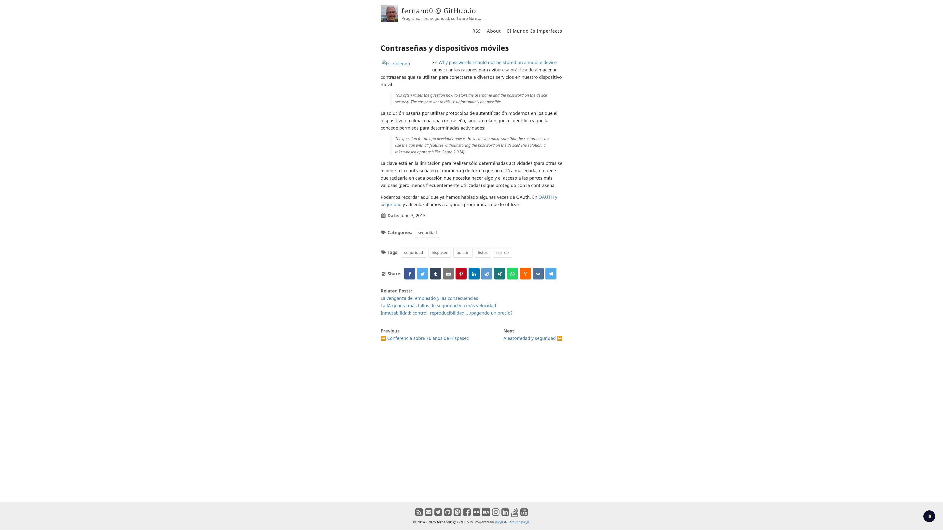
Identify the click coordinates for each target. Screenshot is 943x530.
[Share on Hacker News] (525, 273)
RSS (476, 31)
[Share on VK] (538, 273)
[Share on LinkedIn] (474, 273)
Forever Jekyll (518, 522)
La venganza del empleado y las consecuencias (429, 298)
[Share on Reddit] (486, 273)
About (494, 31)
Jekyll (499, 522)
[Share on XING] (499, 273)
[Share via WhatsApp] (512, 273)
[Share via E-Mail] (448, 273)
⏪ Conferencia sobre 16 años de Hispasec (425, 338)
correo (502, 252)
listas (483, 252)
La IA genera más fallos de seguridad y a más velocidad (438, 305)
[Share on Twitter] (422, 273)
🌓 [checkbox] (929, 516)
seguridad (427, 232)
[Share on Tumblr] (435, 273)
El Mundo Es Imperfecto (534, 31)
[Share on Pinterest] (461, 273)
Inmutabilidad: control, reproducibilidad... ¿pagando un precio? (447, 313)
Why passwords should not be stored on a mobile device (498, 62)
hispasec (440, 252)
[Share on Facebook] (409, 273)
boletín (463, 252)
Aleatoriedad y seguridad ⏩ (532, 338)
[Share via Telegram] (550, 273)
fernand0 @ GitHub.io (439, 10)
